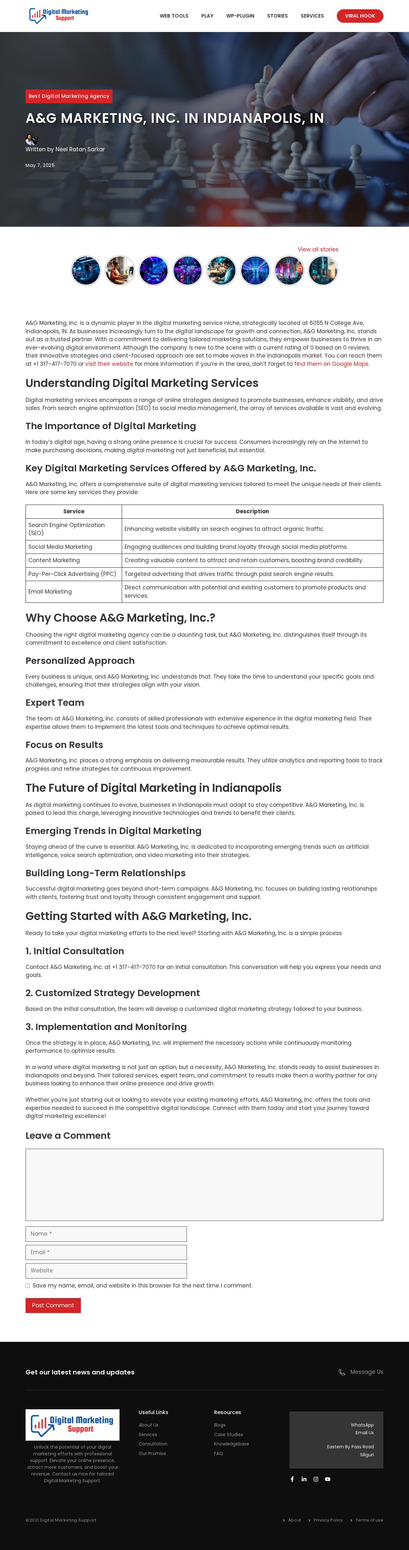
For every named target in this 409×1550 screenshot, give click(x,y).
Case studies (228, 1434)
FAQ (218, 1453)
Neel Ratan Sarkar (80, 149)
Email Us (365, 1432)
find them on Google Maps (331, 364)
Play (207, 15)
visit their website (109, 364)
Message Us (367, 1372)
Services (312, 15)
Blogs (220, 1425)
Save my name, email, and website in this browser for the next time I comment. (142, 1285)
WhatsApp (362, 1425)
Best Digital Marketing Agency (69, 96)
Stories (277, 15)
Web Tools (174, 15)
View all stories (318, 249)
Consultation (153, 1444)
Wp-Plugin (240, 15)
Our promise (152, 1453)
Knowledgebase (231, 1444)
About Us (148, 1425)
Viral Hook (360, 15)
